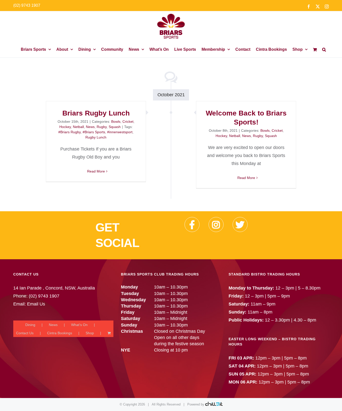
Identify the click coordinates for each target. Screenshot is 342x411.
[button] (324, 49)
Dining (30, 325)
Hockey (65, 127)
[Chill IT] (214, 404)
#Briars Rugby (69, 132)
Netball (78, 127)
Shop (90, 333)
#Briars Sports (94, 132)
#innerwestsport (119, 132)
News (90, 127)
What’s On (79, 325)
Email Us (36, 304)
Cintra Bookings (59, 333)
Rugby (102, 127)
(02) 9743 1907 (26, 5)
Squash (115, 127)
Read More (96, 171)
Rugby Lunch (95, 137)
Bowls (115, 122)
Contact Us (25, 333)
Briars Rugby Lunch (96, 113)
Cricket (127, 122)
